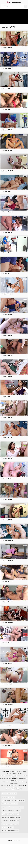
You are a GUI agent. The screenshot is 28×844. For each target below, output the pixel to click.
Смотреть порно (6, 772)
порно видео (23, 785)
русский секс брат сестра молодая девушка (12, 807)
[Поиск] (25, 6)
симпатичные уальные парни (9, 794)
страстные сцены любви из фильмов (11, 817)
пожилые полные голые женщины (10, 820)
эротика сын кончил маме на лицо (10, 824)
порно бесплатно (7, 775)
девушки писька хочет (7, 800)
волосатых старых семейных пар (10, 830)
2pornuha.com (15, 2)
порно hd (10, 789)
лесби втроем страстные (8, 797)
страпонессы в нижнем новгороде (10, 814)
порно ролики (14, 778)
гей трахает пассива (19, 800)
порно (2, 782)
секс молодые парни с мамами (9, 804)
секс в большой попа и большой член (11, 810)
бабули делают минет (7, 827)
